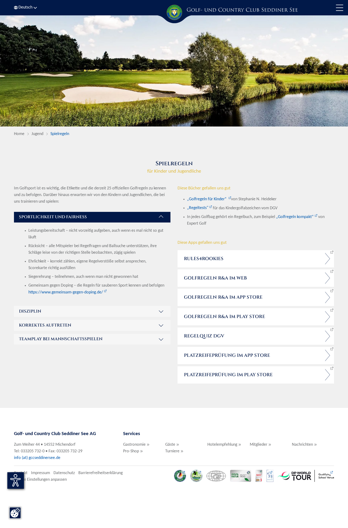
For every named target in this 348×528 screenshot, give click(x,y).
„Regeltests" (197, 208)
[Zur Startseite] (174, 12)
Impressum (40, 473)
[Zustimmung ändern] (15, 513)
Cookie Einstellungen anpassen (40, 480)
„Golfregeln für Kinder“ (207, 199)
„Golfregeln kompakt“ (295, 217)
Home (19, 134)
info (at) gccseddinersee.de (37, 458)
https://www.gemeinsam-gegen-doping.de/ (65, 292)
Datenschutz (64, 473)
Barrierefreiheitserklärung (100, 473)
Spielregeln (59, 134)
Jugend (37, 134)
